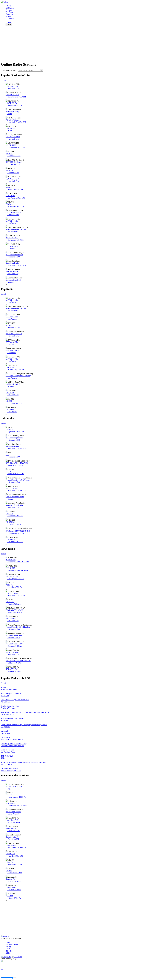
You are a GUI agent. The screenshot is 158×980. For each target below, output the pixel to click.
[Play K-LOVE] (6, 476)
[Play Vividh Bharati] (6, 833)
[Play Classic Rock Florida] (6, 217)
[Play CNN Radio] (6, 133)
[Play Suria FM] (6, 799)
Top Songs (9, 12)
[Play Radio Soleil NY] (6, 623)
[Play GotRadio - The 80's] (6, 355)
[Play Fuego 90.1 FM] (6, 850)
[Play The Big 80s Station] (6, 141)
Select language (6, 959)
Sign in (8, 24)
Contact (8, 942)
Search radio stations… (9, 70)
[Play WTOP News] (6, 564)
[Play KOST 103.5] (6, 200)
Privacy (8, 946)
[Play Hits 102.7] (6, 192)
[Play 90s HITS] (6, 175)
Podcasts (9, 10)
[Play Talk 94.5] (6, 434)
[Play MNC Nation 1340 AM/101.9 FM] (6, 665)
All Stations (10, 8)
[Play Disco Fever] (6, 414)
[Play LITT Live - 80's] (6, 321)
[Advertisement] (70, 44)
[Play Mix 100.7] (6, 158)
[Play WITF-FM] (6, 589)
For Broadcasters (12, 944)
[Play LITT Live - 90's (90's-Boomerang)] (6, 380)
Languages (10, 18)
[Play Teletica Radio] (6, 892)
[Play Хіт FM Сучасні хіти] (6, 791)
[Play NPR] (6, 459)
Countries (9, 14)
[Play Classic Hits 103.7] (6, 99)
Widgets (8, 951)
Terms (8, 949)
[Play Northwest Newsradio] (6, 640)
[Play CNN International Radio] (6, 501)
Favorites (9, 22)
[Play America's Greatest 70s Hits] (6, 234)
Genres (8, 16)
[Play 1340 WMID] (6, 372)
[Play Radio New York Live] (6, 338)
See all (3, 80)
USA (9, 6)
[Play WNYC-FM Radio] (6, 124)
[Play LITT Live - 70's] (6, 363)
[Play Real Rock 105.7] (6, 242)
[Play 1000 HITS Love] (6, 276)
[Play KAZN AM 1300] (6, 581)
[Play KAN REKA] (6, 858)
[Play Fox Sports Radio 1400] (6, 648)
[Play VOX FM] (6, 900)
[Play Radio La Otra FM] (6, 841)
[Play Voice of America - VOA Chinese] (6, 484)
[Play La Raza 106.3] (6, 544)
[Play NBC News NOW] (6, 183)
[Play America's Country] (6, 116)
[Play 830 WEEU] (6, 606)
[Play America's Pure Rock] (6, 284)
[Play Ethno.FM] (6, 518)
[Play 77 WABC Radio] (6, 598)
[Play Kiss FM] (6, 875)
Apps (7, 953)
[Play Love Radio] (6, 397)
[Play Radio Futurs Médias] (6, 816)
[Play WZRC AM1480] (6, 493)
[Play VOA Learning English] (6, 259)
